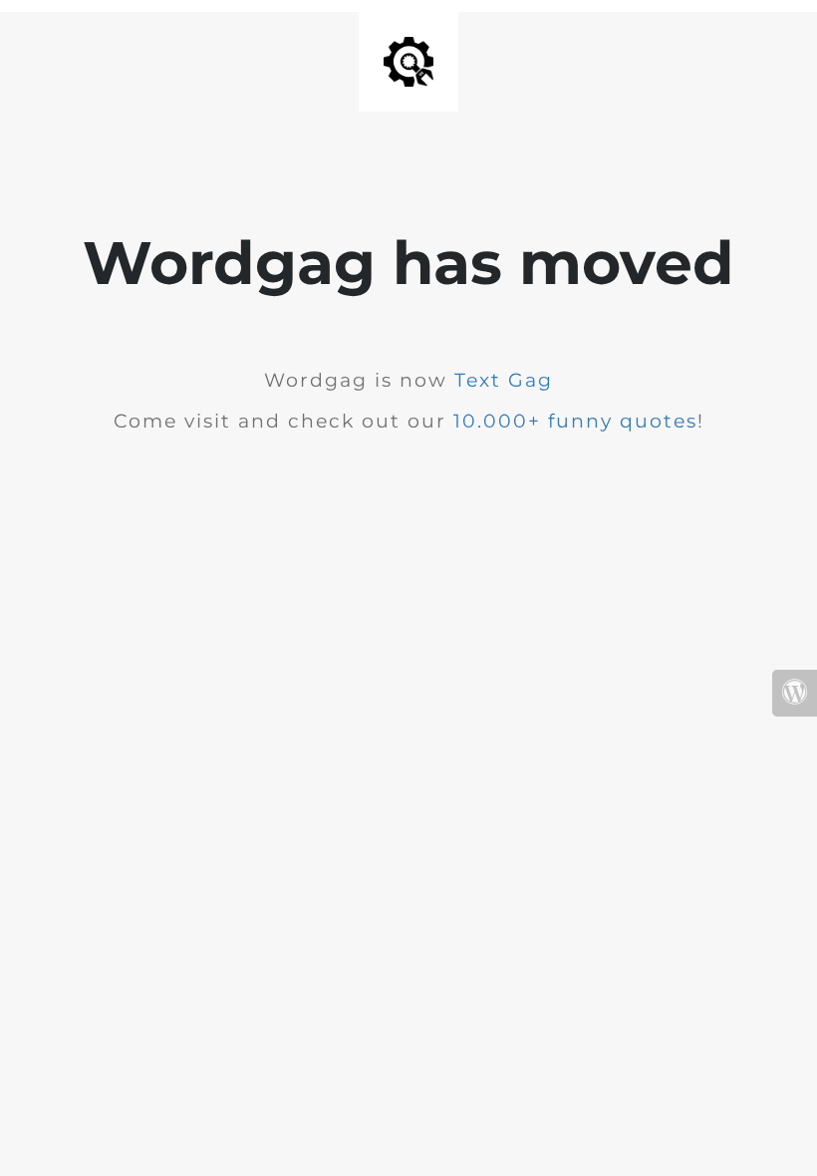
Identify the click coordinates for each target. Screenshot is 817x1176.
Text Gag (503, 380)
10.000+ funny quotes (575, 421)
